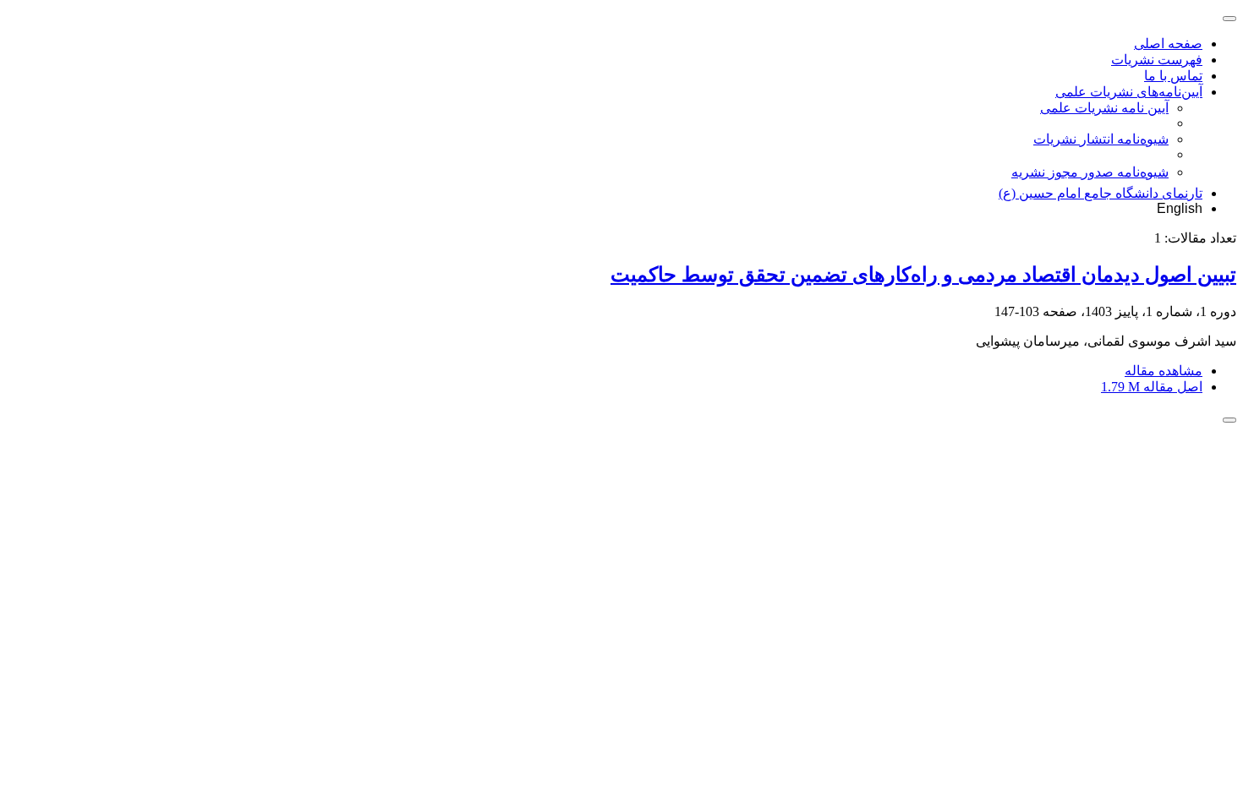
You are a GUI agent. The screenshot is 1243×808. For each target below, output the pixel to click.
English (1179, 208)
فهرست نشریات (1156, 59)
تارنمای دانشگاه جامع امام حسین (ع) (1100, 193)
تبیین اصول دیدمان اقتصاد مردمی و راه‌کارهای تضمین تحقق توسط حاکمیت (923, 275)
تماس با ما (1173, 75)
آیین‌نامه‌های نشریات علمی (1128, 92)
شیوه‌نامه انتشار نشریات (1101, 139)
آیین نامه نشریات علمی (1104, 108)
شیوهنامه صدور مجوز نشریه (1090, 172)
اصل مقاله (1151, 386)
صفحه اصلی (1168, 43)
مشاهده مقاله (1163, 370)
